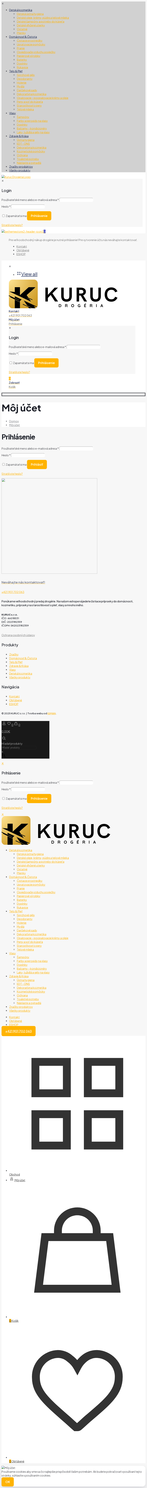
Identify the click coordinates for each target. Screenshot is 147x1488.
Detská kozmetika (20, 673)
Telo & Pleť (15, 662)
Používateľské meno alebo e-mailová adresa (30, 448)
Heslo (6, 455)
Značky (14, 654)
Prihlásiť (37, 464)
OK (7, 1482)
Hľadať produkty (12, 743)
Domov (14, 421)
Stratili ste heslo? (12, 473)
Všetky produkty (19, 677)
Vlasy (12, 669)
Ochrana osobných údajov (18, 635)
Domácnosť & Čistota (23, 658)
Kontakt (14, 696)
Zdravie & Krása (19, 666)
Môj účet (14, 425)
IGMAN (51, 713)
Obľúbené (15, 700)
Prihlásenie (39, 798)
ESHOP (13, 704)
